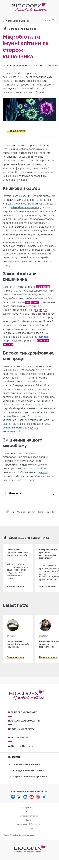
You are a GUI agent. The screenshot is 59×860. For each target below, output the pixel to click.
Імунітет (31, 512)
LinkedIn (25, 797)
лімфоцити (32, 302)
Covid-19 (21, 512)
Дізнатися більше (15, 586)
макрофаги (43, 286)
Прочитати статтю (15, 657)
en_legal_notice (28, 808)
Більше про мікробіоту (22, 712)
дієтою (43, 472)
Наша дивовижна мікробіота (28, 770)
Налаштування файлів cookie (28, 824)
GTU (28, 812)
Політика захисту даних (28, 816)
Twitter (19, 797)
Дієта (40, 512)
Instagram (38, 797)
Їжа (47, 512)
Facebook (13, 797)
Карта (28, 820)
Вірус (54, 512)
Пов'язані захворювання (24, 720)
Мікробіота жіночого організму (30, 776)
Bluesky (44, 797)
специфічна (40, 309)
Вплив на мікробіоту (21, 729)
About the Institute (20, 746)
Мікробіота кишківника (16, 65)
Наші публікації (18, 737)
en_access (28, 828)
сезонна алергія (12, 427)
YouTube (32, 797)
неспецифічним (37, 294)
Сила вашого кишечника (17, 21)
